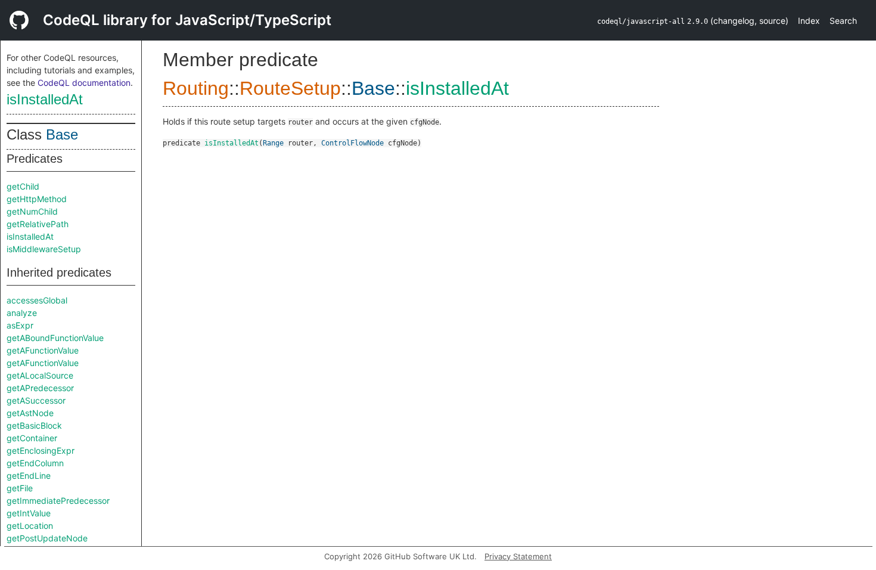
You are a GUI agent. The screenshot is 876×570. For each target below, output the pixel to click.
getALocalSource (40, 375)
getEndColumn (35, 463)
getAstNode (30, 413)
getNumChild (32, 211)
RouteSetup (290, 88)
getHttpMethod (37, 199)
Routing (196, 88)
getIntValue (29, 513)
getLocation (30, 526)
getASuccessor (36, 400)
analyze (22, 313)
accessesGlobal (37, 300)
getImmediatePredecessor (58, 500)
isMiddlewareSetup (44, 249)
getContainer (32, 438)
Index (809, 21)
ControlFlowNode (352, 143)
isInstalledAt (45, 99)
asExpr (20, 325)
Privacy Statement (518, 556)
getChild (23, 186)
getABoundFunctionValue (55, 338)
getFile (20, 488)
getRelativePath (38, 224)
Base (62, 134)
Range (273, 143)
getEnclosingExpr (40, 450)
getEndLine (29, 475)
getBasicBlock (34, 425)
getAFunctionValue (43, 350)
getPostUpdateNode (47, 538)
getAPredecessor (40, 388)
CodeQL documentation (84, 83)
